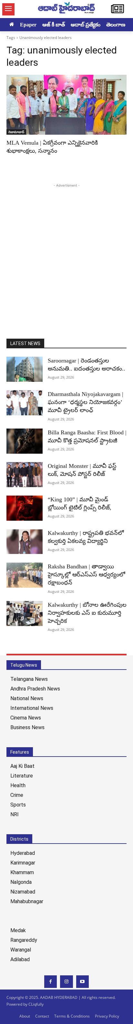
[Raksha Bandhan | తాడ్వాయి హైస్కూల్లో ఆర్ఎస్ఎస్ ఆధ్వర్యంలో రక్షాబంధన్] (24, 575)
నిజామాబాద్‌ (16, 132)
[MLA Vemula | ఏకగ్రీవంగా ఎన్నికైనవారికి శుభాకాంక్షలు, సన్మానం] (66, 105)
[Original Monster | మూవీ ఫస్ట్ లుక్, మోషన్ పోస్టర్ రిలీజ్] (24, 474)
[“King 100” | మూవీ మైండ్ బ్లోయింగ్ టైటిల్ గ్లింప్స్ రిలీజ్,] (24, 508)
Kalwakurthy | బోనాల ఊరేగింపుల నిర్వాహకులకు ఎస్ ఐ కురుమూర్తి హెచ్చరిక (87, 613)
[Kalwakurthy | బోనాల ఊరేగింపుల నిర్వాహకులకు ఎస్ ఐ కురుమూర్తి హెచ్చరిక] (24, 613)
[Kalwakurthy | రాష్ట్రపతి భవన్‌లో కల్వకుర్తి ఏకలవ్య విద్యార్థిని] (24, 541)
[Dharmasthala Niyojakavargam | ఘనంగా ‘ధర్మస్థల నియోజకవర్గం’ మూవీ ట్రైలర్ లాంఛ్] (24, 402)
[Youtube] (82, 981)
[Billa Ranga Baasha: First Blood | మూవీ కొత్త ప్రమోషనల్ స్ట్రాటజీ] (24, 441)
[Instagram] (66, 981)
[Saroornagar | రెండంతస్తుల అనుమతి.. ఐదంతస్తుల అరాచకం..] (24, 369)
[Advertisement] (66, 255)
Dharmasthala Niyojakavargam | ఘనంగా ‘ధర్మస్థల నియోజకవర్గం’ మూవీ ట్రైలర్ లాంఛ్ (85, 402)
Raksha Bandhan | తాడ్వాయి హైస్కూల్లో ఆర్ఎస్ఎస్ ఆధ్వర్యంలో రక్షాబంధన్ (86, 574)
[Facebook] (50, 981)
